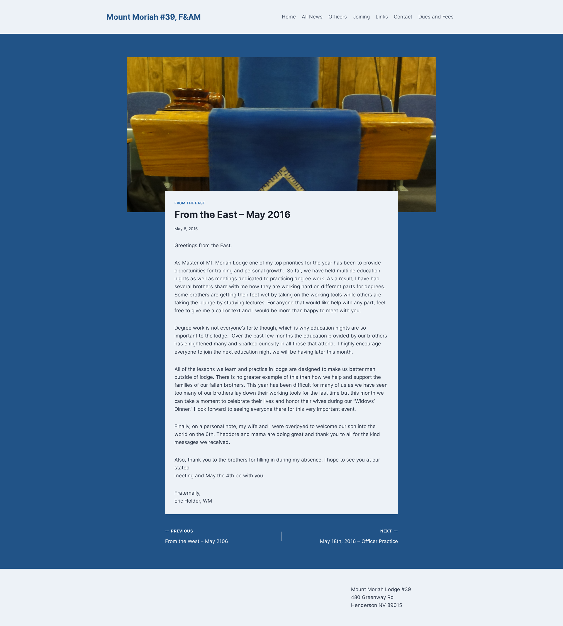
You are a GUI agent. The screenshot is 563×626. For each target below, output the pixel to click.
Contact (403, 17)
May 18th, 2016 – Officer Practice (359, 536)
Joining (361, 17)
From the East (189, 203)
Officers (337, 17)
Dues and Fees (436, 17)
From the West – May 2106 (196, 536)
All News (312, 17)
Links (382, 17)
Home (289, 17)
